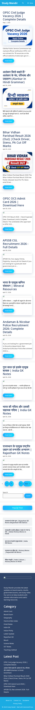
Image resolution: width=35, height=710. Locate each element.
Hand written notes (11, 621)
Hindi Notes (8, 624)
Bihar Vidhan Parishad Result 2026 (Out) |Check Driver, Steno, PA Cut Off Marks (17, 139)
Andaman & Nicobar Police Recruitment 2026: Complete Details (16, 327)
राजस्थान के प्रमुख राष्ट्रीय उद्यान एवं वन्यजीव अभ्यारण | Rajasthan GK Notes (17, 449)
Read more (8, 61)
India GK (7, 627)
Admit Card (8, 611)
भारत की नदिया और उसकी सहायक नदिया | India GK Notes (17, 410)
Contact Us (17, 700)
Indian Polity (8, 630)
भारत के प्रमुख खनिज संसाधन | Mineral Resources (14, 285)
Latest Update (9, 634)
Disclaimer (26, 700)
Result (6, 640)
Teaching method (10, 650)
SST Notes (7, 647)
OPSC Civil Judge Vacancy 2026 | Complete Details (14, 16)
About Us (9, 700)
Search (5, 492)
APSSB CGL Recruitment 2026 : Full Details (15, 243)
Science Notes (9, 643)
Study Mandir (10, 3)
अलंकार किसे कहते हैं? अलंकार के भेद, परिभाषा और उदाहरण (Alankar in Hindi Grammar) (17, 77)
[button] (22, 3)
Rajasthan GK (9, 637)
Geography (8, 618)
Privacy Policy (17, 703)
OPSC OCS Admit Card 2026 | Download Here (14, 202)
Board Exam (8, 614)
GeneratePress (28, 707)
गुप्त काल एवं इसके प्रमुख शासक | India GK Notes (15, 370)
